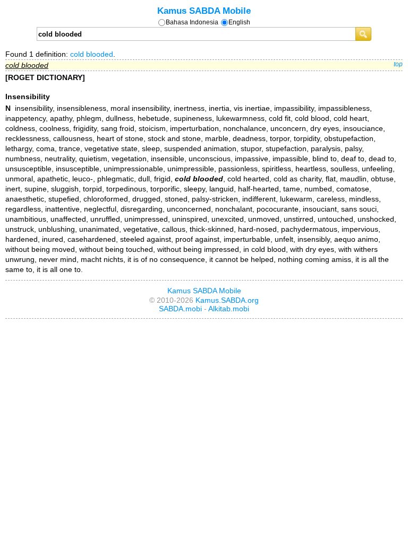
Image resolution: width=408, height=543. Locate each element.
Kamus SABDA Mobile (204, 10)
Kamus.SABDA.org (227, 300)
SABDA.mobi (180, 308)
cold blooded (91, 54)
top (398, 64)
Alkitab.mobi (228, 308)
